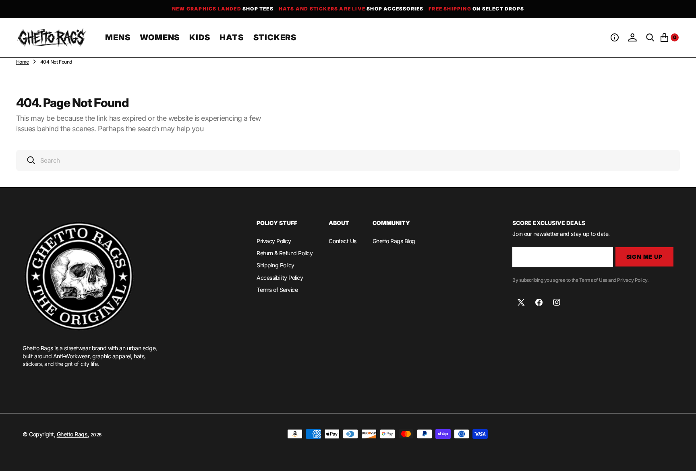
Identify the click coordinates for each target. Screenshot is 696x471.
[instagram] (557, 302)
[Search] (650, 37)
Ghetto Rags (72, 434)
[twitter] (521, 302)
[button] (615, 37)
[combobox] (348, 160)
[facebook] (539, 302)
